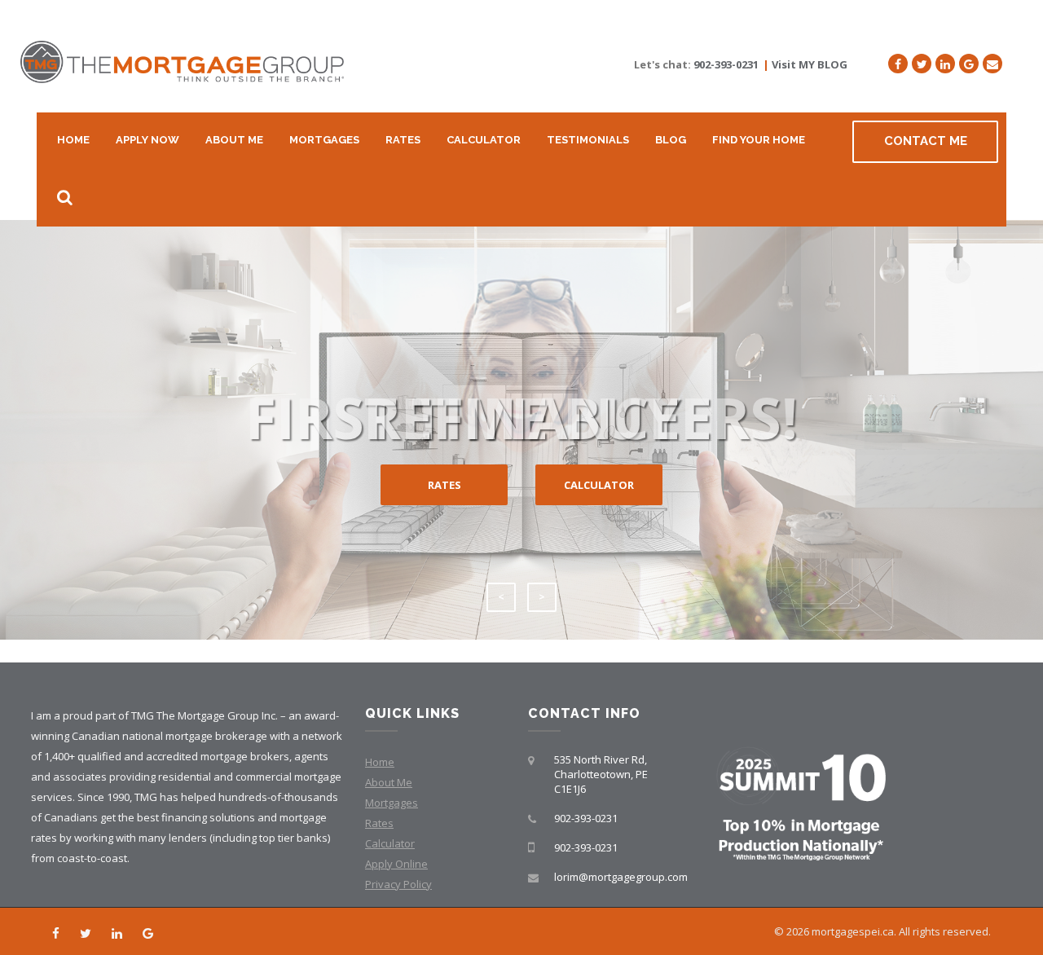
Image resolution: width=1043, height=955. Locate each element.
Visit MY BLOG (809, 64)
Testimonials (588, 140)
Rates (402, 140)
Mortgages (324, 140)
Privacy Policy (398, 884)
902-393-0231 (726, 64)
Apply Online (396, 863)
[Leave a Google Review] (969, 63)
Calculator (484, 140)
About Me (234, 140)
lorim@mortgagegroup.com (621, 876)
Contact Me (925, 141)
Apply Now (147, 140)
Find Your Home (758, 140)
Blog (670, 140)
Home (73, 140)
